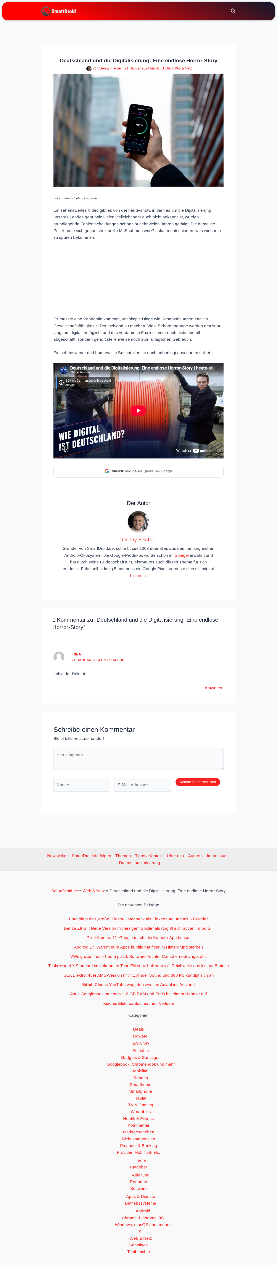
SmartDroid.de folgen (91, 856)
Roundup (138, 1181)
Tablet (140, 1098)
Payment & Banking (138, 1145)
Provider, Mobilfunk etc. (138, 1152)
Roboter (140, 1078)
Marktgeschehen (138, 1132)
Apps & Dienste (140, 1196)
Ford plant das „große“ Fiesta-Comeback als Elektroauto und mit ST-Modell (138, 919)
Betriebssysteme (140, 1203)
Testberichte (138, 1251)
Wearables (141, 1111)
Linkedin (138, 575)
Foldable (141, 1050)
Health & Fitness (138, 1118)
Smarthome (140, 1084)
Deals (138, 1029)
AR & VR (140, 1044)
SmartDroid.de (64, 891)
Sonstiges (138, 1245)
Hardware (138, 1036)
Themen (123, 856)
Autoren (195, 856)
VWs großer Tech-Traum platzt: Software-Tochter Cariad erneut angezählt (138, 956)
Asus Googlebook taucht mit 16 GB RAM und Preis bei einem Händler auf (138, 994)
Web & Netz (183, 68)
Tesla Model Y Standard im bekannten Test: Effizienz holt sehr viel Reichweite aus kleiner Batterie (138, 965)
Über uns (175, 856)
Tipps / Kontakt (149, 856)
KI (141, 1231)
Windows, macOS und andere (143, 1224)
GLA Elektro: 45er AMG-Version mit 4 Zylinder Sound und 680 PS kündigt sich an (138, 975)
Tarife (141, 1160)
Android (143, 1211)
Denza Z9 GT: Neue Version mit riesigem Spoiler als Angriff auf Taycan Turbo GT (138, 928)
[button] (233, 12)
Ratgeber (138, 1167)
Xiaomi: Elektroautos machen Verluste (138, 1003)
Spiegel (182, 555)
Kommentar (138, 1125)
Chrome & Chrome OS (143, 1218)
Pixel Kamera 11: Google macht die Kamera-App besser (139, 937)
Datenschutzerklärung (139, 862)
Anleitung (141, 1175)
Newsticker (57, 856)
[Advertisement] (138, 277)
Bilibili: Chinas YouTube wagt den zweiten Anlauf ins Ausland (138, 984)
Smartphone (140, 1091)
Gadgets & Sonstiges (141, 1057)
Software (138, 1188)
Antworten (214, 688)
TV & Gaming (140, 1105)
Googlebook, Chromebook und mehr (141, 1064)
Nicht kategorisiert (138, 1139)
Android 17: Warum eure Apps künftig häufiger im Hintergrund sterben (138, 947)
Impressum (217, 856)
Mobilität (140, 1071)
